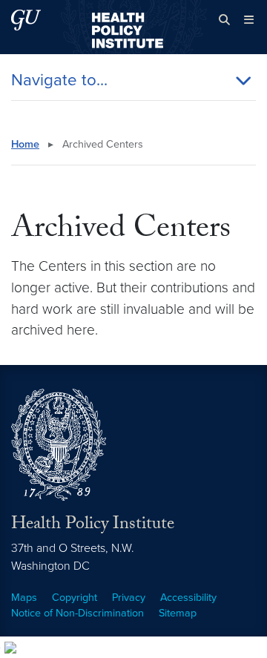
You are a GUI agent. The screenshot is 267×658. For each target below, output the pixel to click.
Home (25, 144)
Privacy (128, 597)
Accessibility (188, 597)
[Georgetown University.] (26, 19)
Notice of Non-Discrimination (77, 613)
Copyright (74, 597)
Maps (24, 597)
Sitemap (178, 613)
